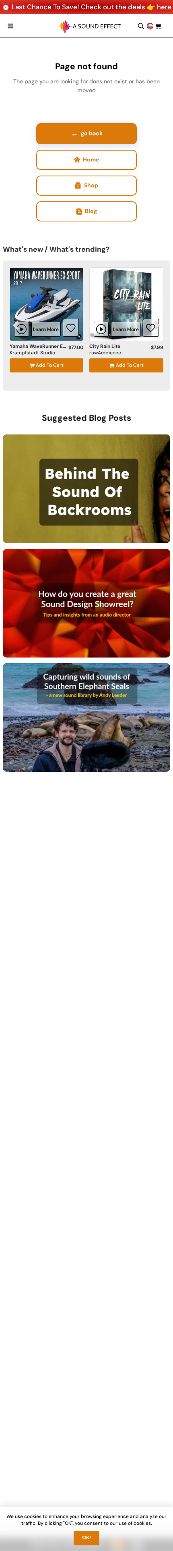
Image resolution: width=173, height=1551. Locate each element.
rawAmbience (105, 353)
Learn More (46, 329)
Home (91, 159)
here (164, 6)
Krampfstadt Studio (32, 353)
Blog (91, 211)
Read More (136, 528)
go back (87, 133)
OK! (86, 1537)
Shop (91, 185)
